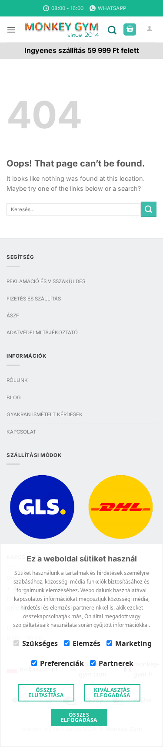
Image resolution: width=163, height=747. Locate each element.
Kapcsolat (21, 432)
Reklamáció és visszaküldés (46, 281)
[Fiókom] (149, 29)
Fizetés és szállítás (34, 299)
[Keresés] (114, 29)
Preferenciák (62, 663)
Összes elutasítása (46, 692)
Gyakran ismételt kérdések (45, 414)
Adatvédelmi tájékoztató (42, 332)
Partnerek (116, 663)
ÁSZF (13, 316)
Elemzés (86, 643)
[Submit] (148, 209)
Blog (14, 398)
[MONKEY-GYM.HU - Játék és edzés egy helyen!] (62, 29)
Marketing (133, 643)
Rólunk (17, 380)
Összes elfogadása (79, 717)
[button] (11, 29)
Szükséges (40, 643)
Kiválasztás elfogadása (112, 692)
